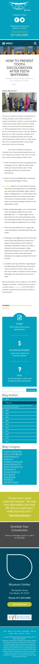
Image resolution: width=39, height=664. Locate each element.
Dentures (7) (8, 459)
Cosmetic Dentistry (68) (12, 451)
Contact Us (21, 633)
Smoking (7, 186)
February (9, 403)
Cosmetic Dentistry (18, 305)
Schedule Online (19, 15)
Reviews (11, 633)
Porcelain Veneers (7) (12, 472)
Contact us (18, 287)
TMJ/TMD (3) (8, 479)
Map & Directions (19, 604)
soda (16, 214)
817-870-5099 (19, 35)
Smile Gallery (25, 631)
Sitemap (28, 633)
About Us (10, 631)
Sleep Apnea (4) (9, 477)
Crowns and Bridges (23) (13, 454)
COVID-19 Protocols (19, 31)
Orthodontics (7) (10, 469)
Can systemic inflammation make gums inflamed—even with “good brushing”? (18, 406)
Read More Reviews (19, 515)
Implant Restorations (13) (13, 467)
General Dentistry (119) (12, 464)
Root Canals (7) (9, 474)
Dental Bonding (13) (11, 456)
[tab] (19, 402)
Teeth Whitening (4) (11, 482)
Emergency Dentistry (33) (13, 462)
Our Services (17, 631)
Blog (16, 633)
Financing (33, 631)
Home (5, 631)
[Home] (19, 6)
